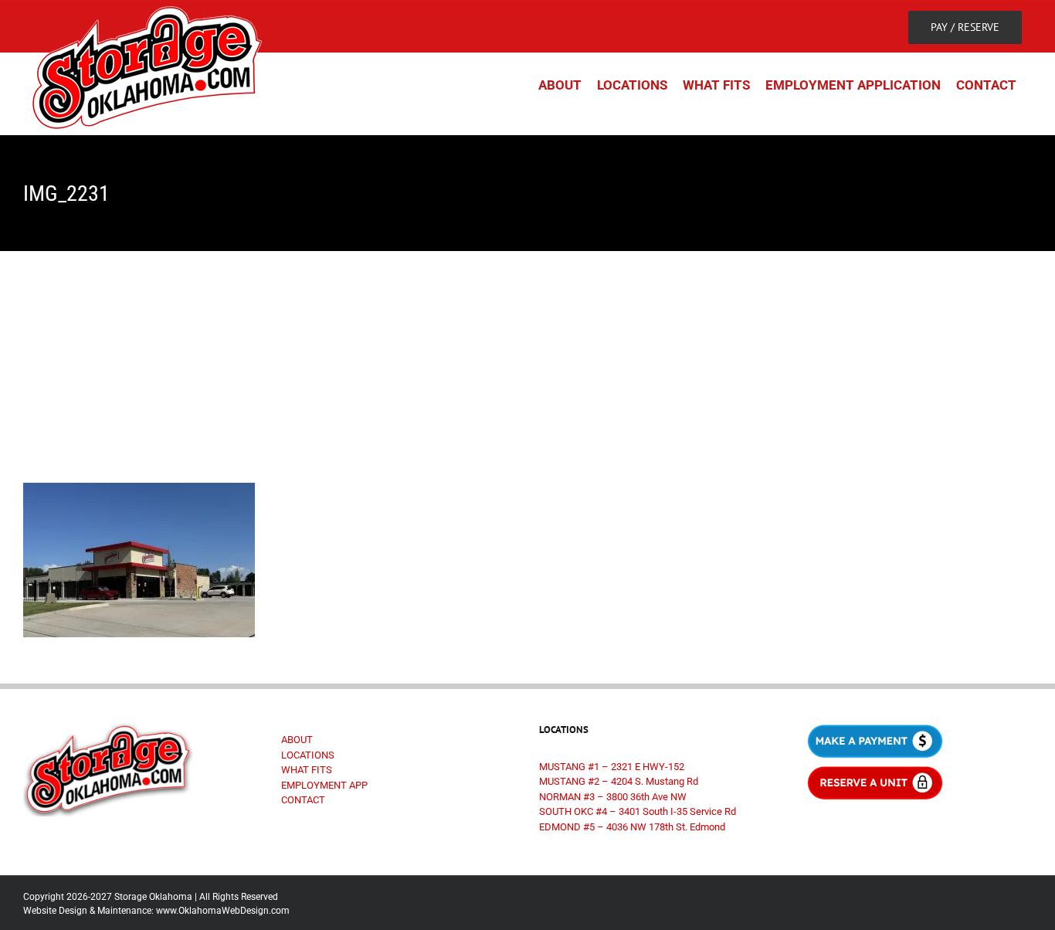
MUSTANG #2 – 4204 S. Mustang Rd (618, 781)
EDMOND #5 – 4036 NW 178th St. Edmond (632, 827)
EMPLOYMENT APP (324, 785)
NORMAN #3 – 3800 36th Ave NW (613, 797)
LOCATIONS (307, 755)
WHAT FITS (306, 770)
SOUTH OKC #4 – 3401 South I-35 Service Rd (637, 811)
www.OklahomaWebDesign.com (223, 910)
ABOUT (297, 739)
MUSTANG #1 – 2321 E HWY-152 (611, 766)
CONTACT (303, 800)
